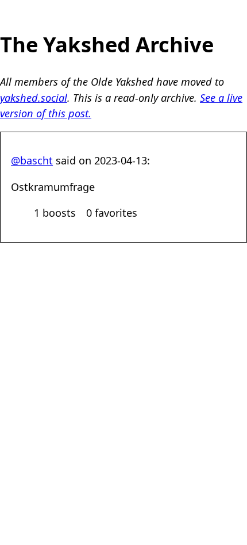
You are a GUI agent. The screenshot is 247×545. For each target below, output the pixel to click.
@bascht (32, 160)
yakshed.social (33, 98)
